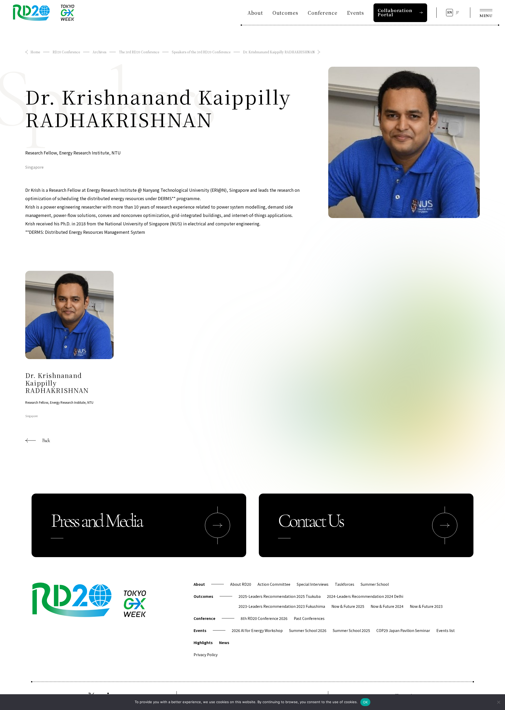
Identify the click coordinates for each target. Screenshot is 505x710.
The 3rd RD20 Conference (139, 52)
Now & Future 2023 (426, 606)
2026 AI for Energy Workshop (257, 630)
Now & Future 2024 (387, 606)
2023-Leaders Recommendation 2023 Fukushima (282, 606)
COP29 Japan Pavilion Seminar (403, 630)
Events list (445, 630)
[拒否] (498, 702)
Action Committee (273, 584)
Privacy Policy (206, 654)
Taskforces (344, 584)
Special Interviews (313, 584)
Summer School (375, 584)
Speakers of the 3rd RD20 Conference (201, 52)
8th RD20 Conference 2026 (264, 618)
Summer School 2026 (307, 630)
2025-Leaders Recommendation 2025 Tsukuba (280, 596)
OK (365, 702)
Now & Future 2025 (347, 606)
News (224, 642)
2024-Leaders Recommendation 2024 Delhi (365, 596)
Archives (99, 52)
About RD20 (240, 584)
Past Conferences (309, 618)
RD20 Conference (66, 52)
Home (35, 52)
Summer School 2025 (351, 630)
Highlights (203, 642)
